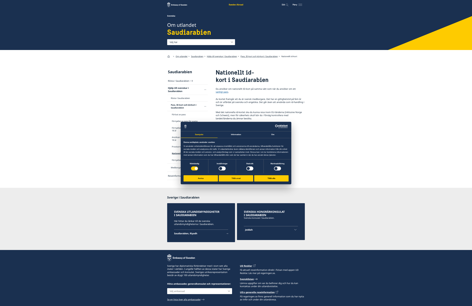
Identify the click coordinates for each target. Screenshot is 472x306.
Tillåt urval (236, 178)
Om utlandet (181, 56)
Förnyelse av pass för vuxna (185, 121)
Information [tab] (236, 134)
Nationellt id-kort (180, 153)
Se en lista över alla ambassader (184, 299)
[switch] (222, 168)
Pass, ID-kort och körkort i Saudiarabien (259, 56)
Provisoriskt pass (180, 146)
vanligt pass (222, 91)
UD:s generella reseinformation (257, 292)
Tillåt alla (271, 178)
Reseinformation (176, 175)
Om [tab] (272, 134)
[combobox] (201, 42)
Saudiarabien (197, 56)
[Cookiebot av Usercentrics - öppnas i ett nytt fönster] (278, 126)
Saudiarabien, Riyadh (185, 233)
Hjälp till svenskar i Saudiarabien (222, 56)
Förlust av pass (179, 114)
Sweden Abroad (236, 4)
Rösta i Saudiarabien (178, 80)
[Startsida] (169, 56)
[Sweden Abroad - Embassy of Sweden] (179, 5)
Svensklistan (247, 279)
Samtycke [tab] (199, 134)
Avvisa (201, 178)
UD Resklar (246, 265)
